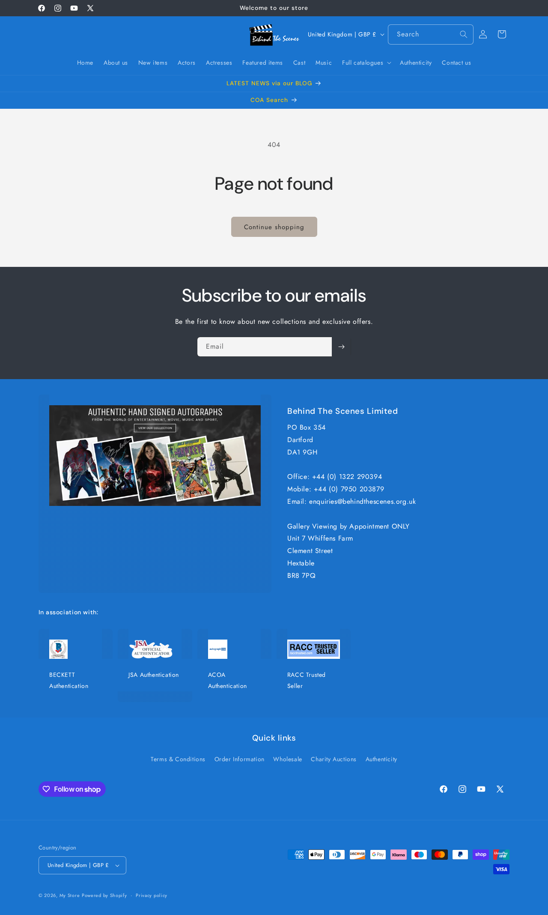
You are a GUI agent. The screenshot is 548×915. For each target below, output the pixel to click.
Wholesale (287, 759)
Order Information (239, 759)
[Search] (463, 34)
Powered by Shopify (104, 895)
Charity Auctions (334, 759)
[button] (366, 63)
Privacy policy (151, 895)
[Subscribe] (341, 347)
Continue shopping (274, 227)
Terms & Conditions (178, 759)
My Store (70, 895)
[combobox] (430, 34)
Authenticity (381, 759)
